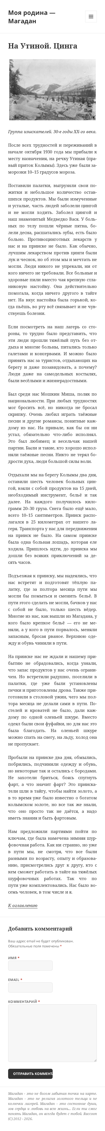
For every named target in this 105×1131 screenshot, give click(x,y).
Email (15, 979)
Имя (14, 957)
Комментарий (24, 1001)
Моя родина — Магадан (31, 16)
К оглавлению (23, 905)
